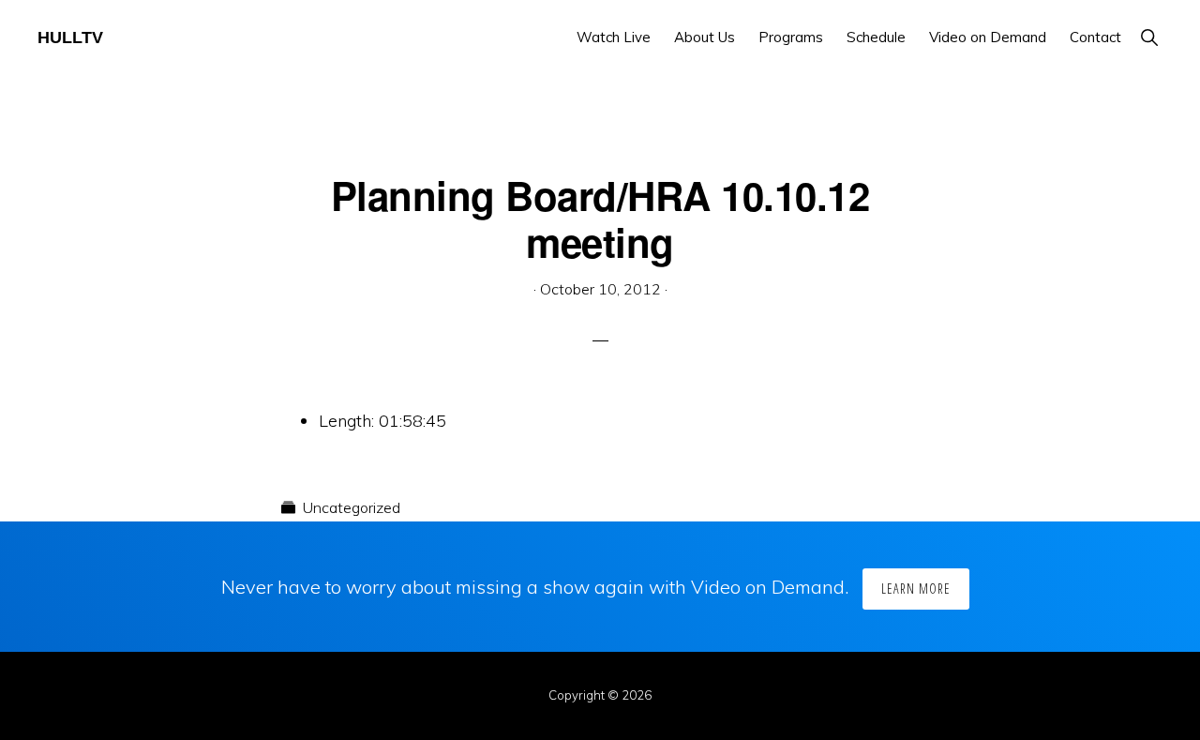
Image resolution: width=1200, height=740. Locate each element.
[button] (1148, 37)
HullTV (70, 37)
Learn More (916, 588)
